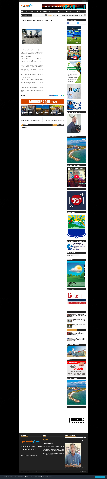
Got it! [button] (100, 476)
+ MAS (78, 11)
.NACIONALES (37, 15)
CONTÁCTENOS (27, 0)
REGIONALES (32, 11)
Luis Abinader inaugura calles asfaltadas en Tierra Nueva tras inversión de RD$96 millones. (42, 112)
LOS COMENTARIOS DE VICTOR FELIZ (68, 11)
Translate (74, 257)
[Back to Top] (85, 471)
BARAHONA (26, 11)
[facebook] (82, 1)
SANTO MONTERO (52, 471)
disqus (58, 124)
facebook (62, 124)
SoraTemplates (42, 471)
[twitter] (85, 1)
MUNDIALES (45, 11)
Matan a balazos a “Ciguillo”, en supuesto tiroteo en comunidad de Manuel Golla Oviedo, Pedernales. (79, 315)
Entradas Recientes (71, 329)
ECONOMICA (76, 15)
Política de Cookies (46, 440)
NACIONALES (39, 11)
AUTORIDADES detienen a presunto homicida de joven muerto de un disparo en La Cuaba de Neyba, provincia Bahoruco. (28, 111)
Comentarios (81, 329)
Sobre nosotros (45, 439)
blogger (54, 124)
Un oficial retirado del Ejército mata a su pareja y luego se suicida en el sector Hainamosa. (54, 15)
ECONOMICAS (57, 11)
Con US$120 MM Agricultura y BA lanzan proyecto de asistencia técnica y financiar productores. (78, 339)
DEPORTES (51, 11)
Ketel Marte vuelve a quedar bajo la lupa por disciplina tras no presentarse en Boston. (79, 325)
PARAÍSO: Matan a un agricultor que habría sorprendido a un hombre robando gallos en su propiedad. (56, 112)
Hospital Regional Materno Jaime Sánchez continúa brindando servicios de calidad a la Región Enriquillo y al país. (79, 321)
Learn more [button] (49, 476)
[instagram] (84, 1)
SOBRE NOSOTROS (23, 0)
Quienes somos (45, 437)
